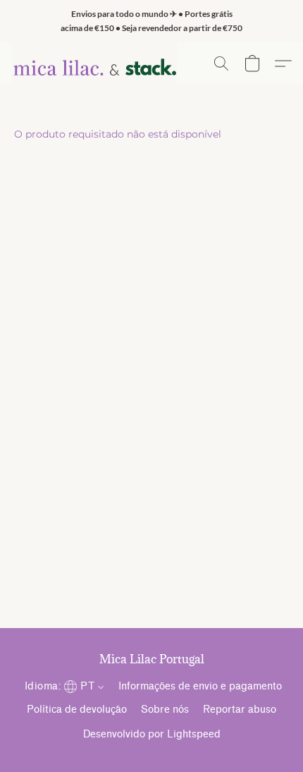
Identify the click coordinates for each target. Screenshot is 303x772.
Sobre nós (165, 710)
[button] (94, 63)
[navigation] (62, 686)
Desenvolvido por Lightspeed (152, 734)
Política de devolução (77, 710)
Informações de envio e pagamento (200, 686)
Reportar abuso (239, 710)
